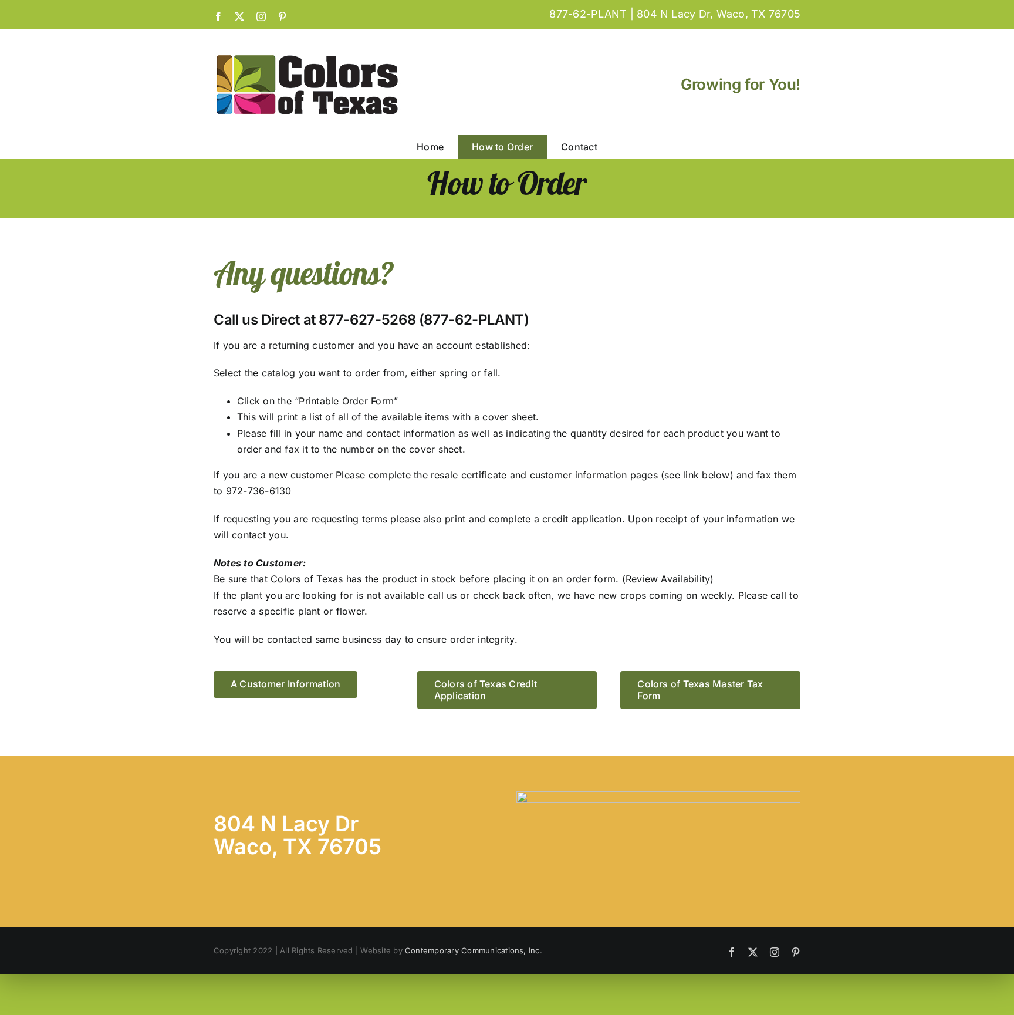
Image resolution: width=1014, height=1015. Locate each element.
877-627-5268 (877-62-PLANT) (424, 319)
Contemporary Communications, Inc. (473, 950)
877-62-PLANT (588, 14)
